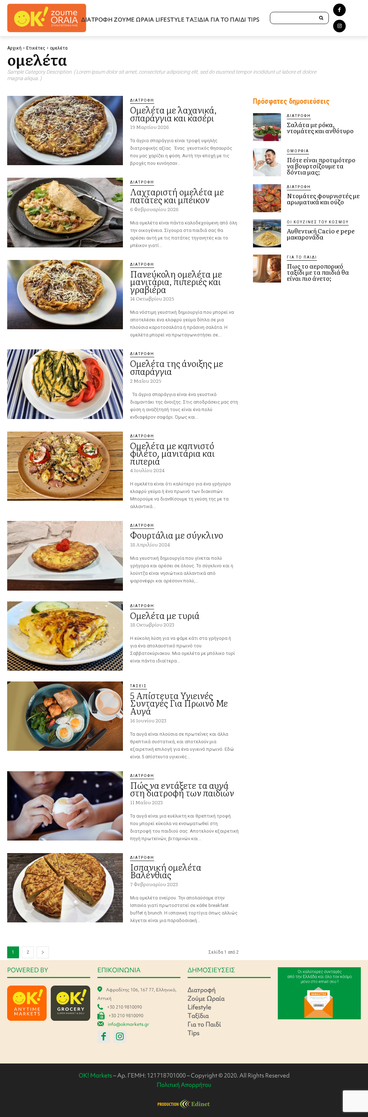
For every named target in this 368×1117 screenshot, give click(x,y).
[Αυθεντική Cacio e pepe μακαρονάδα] (267, 233)
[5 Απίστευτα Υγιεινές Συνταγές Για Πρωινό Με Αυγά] (65, 716)
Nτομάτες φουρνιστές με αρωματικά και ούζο (323, 198)
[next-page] (43, 952)
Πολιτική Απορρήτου (184, 1085)
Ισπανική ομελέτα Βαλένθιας (165, 871)
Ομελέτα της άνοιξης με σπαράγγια (176, 367)
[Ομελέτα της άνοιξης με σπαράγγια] (65, 384)
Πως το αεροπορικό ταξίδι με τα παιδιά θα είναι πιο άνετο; (318, 272)
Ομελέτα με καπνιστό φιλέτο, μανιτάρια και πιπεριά (172, 453)
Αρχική (14, 48)
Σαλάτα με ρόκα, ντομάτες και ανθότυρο (320, 127)
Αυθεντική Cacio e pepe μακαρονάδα (321, 233)
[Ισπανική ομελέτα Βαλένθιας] (65, 887)
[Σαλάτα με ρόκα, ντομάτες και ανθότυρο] (267, 127)
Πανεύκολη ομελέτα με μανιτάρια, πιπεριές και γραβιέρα (176, 281)
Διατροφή (142, 100)
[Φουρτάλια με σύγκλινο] (65, 555)
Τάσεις (138, 686)
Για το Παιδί (302, 257)
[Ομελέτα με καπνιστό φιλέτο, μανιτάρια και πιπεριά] (65, 466)
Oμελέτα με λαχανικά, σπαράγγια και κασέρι (173, 113)
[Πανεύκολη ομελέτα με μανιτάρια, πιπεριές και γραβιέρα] (65, 294)
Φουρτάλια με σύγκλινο (176, 535)
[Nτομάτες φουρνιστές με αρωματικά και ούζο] (267, 198)
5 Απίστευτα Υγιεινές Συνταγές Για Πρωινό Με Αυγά (179, 703)
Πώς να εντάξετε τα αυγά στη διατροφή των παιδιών (182, 789)
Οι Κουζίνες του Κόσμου (318, 222)
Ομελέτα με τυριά (164, 615)
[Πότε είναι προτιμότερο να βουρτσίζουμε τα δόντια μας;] (267, 162)
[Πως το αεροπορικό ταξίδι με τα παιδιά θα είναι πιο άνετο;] (267, 269)
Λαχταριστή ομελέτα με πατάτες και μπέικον (177, 195)
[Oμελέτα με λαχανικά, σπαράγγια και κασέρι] (65, 130)
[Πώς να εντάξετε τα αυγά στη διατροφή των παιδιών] (65, 806)
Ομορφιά (298, 151)
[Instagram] (339, 26)
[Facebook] (339, 10)
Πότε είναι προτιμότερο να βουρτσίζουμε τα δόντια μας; (321, 165)
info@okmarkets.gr (128, 1024)
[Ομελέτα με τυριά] (65, 636)
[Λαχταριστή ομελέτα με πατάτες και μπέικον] (65, 212)
